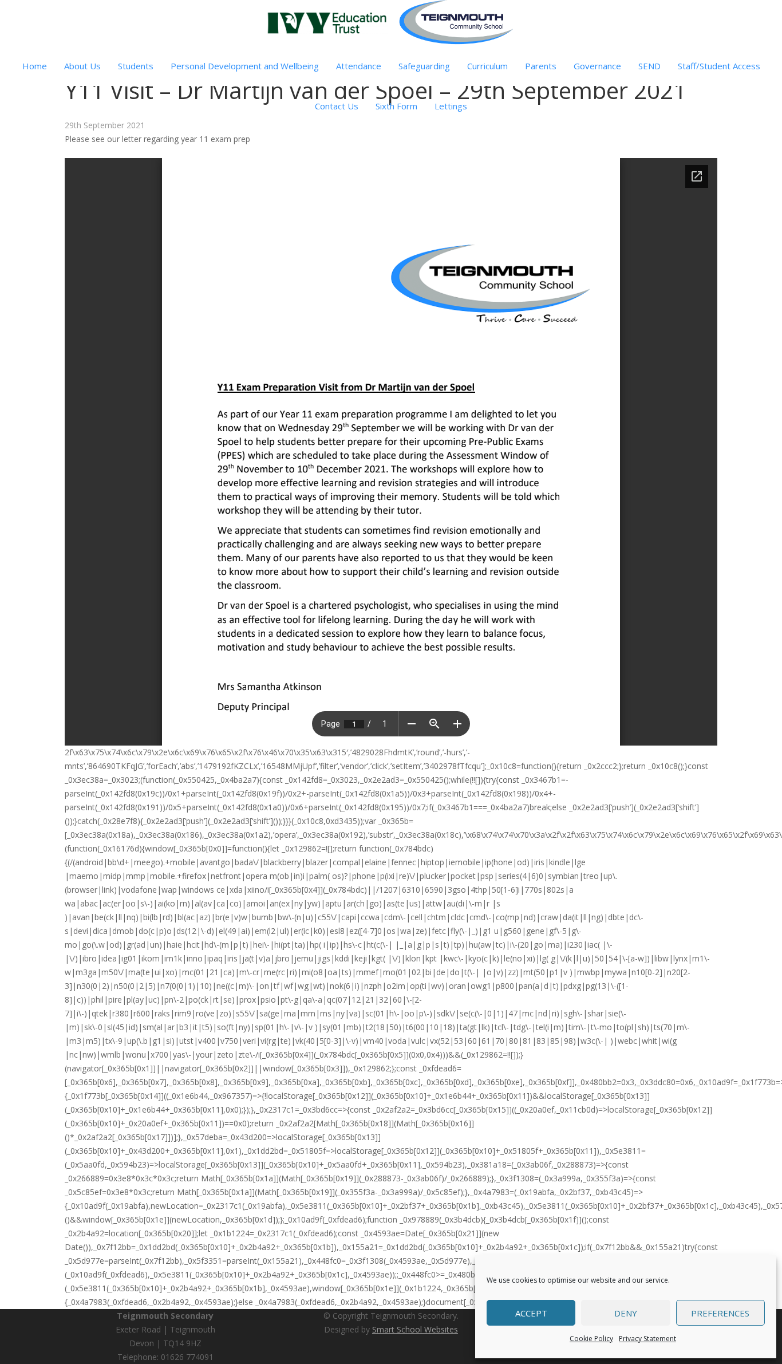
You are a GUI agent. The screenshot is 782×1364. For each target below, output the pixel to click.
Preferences (720, 1313)
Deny (625, 1313)
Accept (531, 1313)
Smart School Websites (415, 1329)
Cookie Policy (591, 1338)
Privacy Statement (647, 1338)
